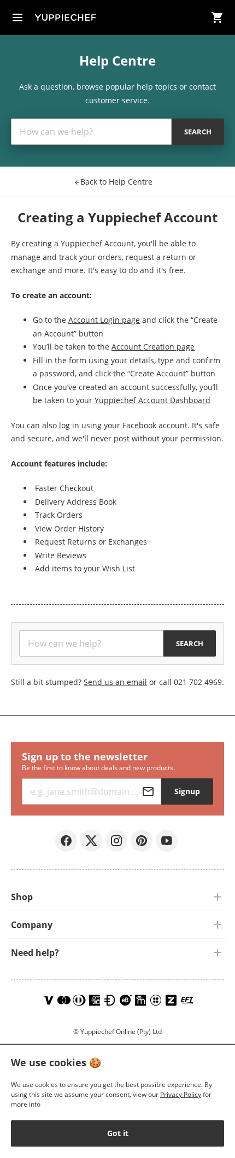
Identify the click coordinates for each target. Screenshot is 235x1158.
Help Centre (116, 181)
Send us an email (115, 682)
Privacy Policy (180, 1094)
